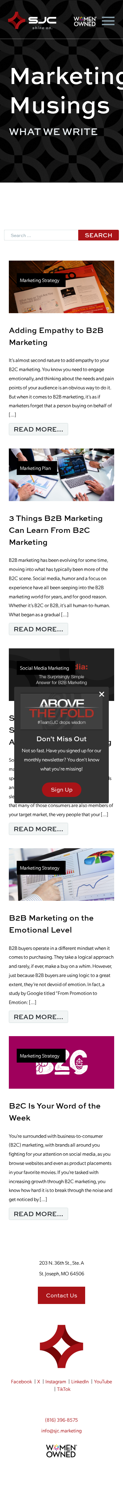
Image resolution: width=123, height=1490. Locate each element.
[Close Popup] (102, 694)
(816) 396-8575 (61, 1419)
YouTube (103, 1381)
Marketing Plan (35, 468)
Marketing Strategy (39, 280)
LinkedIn (80, 1381)
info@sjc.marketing (61, 1430)
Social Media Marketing (44, 667)
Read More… (41, 428)
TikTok (63, 1389)
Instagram (55, 1381)
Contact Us (61, 1295)
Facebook (21, 1381)
